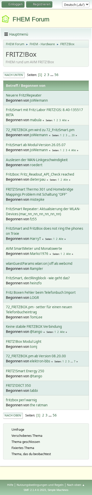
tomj (33, 346)
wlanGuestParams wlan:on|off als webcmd (39, 263)
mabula (35, 120)
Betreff (12, 85)
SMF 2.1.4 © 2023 (35, 489)
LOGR (34, 297)
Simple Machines (58, 489)
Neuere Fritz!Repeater (24, 95)
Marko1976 (39, 253)
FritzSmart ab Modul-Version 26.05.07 (36, 145)
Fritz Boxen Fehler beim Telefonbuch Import (41, 292)
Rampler (36, 268)
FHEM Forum (31, 19)
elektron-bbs (40, 361)
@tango (36, 331)
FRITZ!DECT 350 (18, 385)
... (52, 74)
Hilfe (10, 485)
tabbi (34, 390)
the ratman (39, 405)
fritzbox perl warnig (21, 400)
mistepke (37, 199)
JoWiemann (39, 100)
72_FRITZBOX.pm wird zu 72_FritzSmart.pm (40, 130)
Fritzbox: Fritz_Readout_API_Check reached (40, 174)
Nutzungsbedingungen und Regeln (40, 485)
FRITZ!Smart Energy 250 (25, 371)
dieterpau (37, 179)
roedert (36, 165)
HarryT (35, 238)
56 (56, 74)
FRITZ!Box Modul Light (23, 341)
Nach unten (14, 75)
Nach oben (13, 415)
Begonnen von (33, 85)
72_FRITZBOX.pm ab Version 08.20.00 (36, 356)
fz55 (33, 219)
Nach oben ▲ (76, 485)
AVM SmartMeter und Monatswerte (34, 248)
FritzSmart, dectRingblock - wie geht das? (38, 278)
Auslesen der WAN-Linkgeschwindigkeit (37, 160)
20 (73, 135)
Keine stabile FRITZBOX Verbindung (34, 326)
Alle (64, 120)
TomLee (36, 317)
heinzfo (36, 283)
